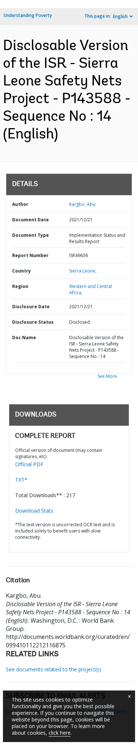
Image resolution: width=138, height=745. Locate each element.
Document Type (30, 235)
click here (60, 732)
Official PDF (29, 464)
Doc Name (24, 337)
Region (20, 286)
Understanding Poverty (28, 15)
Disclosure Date (31, 306)
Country (21, 271)
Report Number (30, 255)
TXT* (21, 479)
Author (20, 204)
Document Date (30, 220)
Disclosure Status (33, 322)
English (120, 16)
